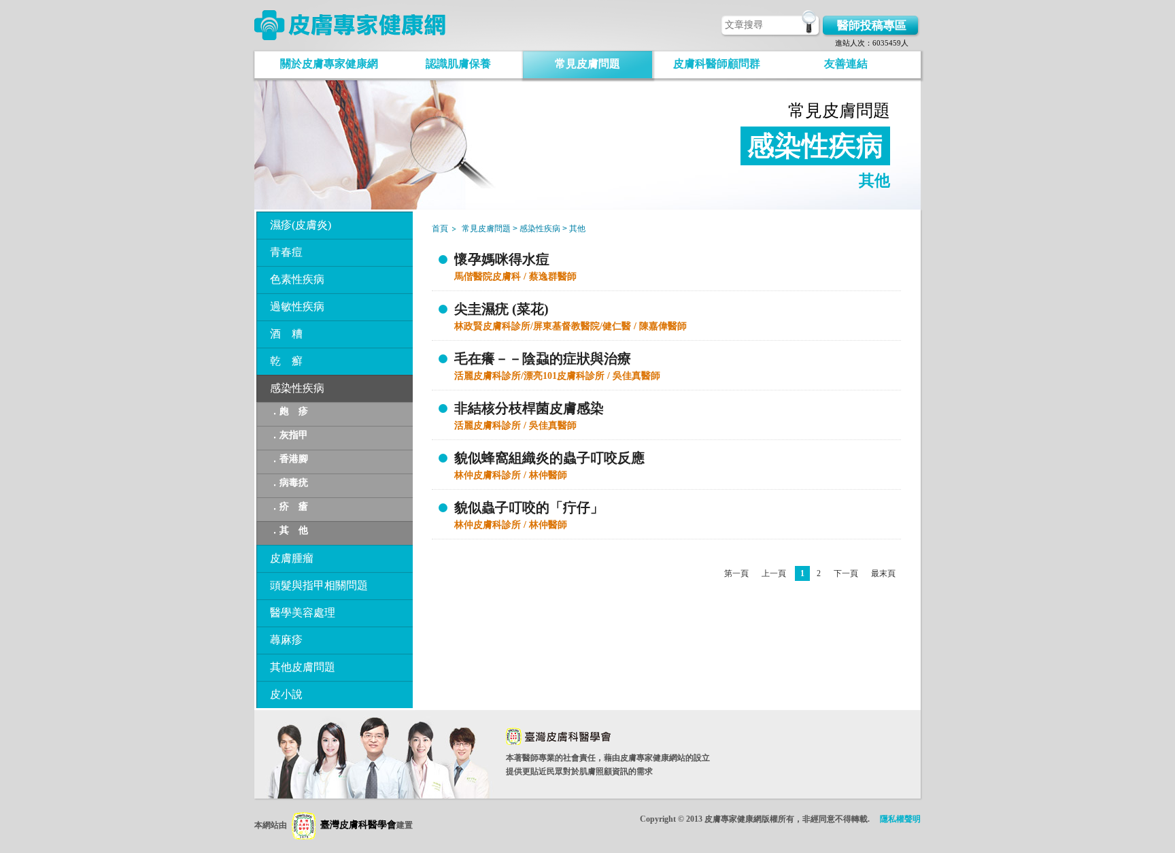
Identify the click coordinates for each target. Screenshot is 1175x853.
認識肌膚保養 (458, 63)
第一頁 (736, 573)
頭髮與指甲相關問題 (319, 585)
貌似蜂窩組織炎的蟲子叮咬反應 (549, 457)
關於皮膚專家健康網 (329, 63)
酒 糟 (286, 333)
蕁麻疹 (286, 640)
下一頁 (846, 573)
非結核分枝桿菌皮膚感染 (529, 408)
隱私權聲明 (900, 819)
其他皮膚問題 (302, 667)
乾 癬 (286, 361)
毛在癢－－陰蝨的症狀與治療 (542, 358)
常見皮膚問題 (587, 63)
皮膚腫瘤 (291, 558)
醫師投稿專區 (871, 25)
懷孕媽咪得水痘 (501, 259)
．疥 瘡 (289, 506)
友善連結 (846, 63)
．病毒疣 (289, 483)
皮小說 (286, 694)
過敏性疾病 (297, 306)
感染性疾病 (297, 388)
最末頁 (883, 573)
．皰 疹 (289, 411)
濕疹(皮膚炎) (300, 225)
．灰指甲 (289, 435)
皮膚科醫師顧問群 (716, 63)
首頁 (440, 228)
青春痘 (286, 252)
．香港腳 (289, 459)
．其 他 (289, 530)
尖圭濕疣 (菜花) (501, 308)
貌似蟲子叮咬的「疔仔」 (529, 507)
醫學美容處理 (302, 612)
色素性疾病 (297, 279)
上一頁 (774, 573)
